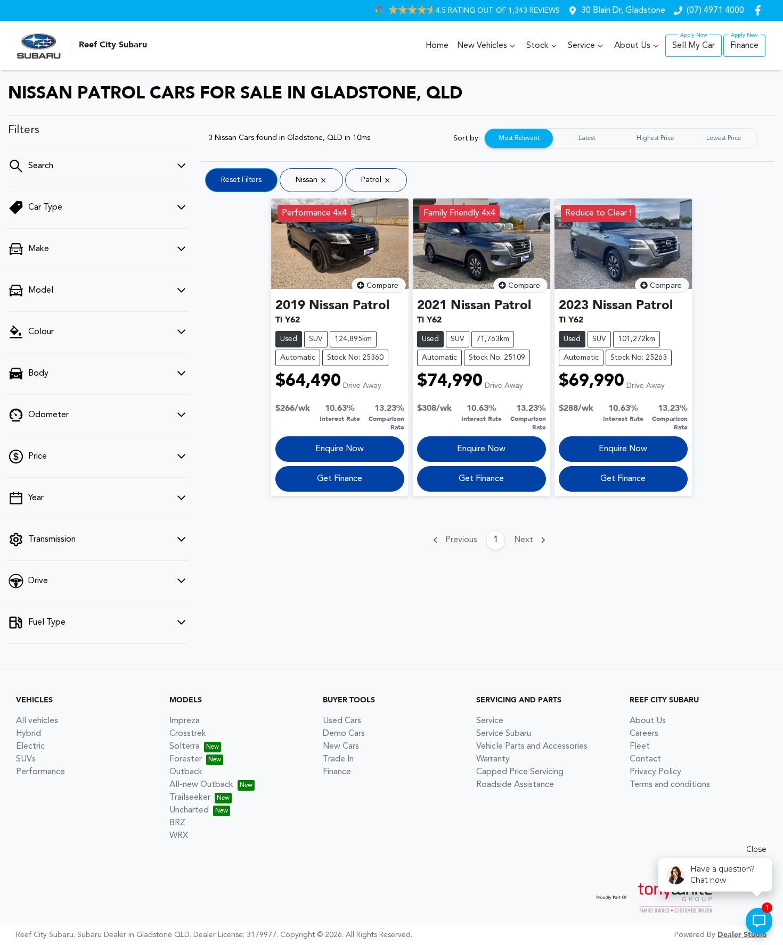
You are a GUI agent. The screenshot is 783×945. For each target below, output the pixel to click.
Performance (40, 772)
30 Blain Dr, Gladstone (623, 10)
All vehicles (37, 721)
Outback (185, 772)
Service (581, 46)
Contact (645, 759)
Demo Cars (344, 734)
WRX (178, 836)
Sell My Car (693, 46)
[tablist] (621, 138)
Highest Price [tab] (655, 138)
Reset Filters (241, 180)
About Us (632, 46)
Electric (30, 746)
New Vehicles (482, 46)
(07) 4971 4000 (715, 10)
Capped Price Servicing (520, 772)
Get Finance (339, 479)
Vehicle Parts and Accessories (532, 746)
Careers (644, 734)
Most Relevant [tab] (519, 138)
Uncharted (189, 810)
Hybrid (28, 734)
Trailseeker (189, 797)
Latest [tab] (587, 138)
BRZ (177, 823)
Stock (537, 46)
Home (437, 46)
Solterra (184, 746)
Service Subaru (503, 734)
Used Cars (342, 721)
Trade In (338, 759)
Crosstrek (187, 734)
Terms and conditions (670, 785)
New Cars (341, 746)
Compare (382, 285)
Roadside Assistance (515, 785)
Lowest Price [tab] (723, 138)
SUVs (26, 759)
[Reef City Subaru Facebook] (760, 10)
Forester (185, 759)
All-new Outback (201, 785)
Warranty (493, 759)
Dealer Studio (742, 935)
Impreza (184, 721)
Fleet (640, 746)
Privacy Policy (655, 772)
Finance (744, 46)
